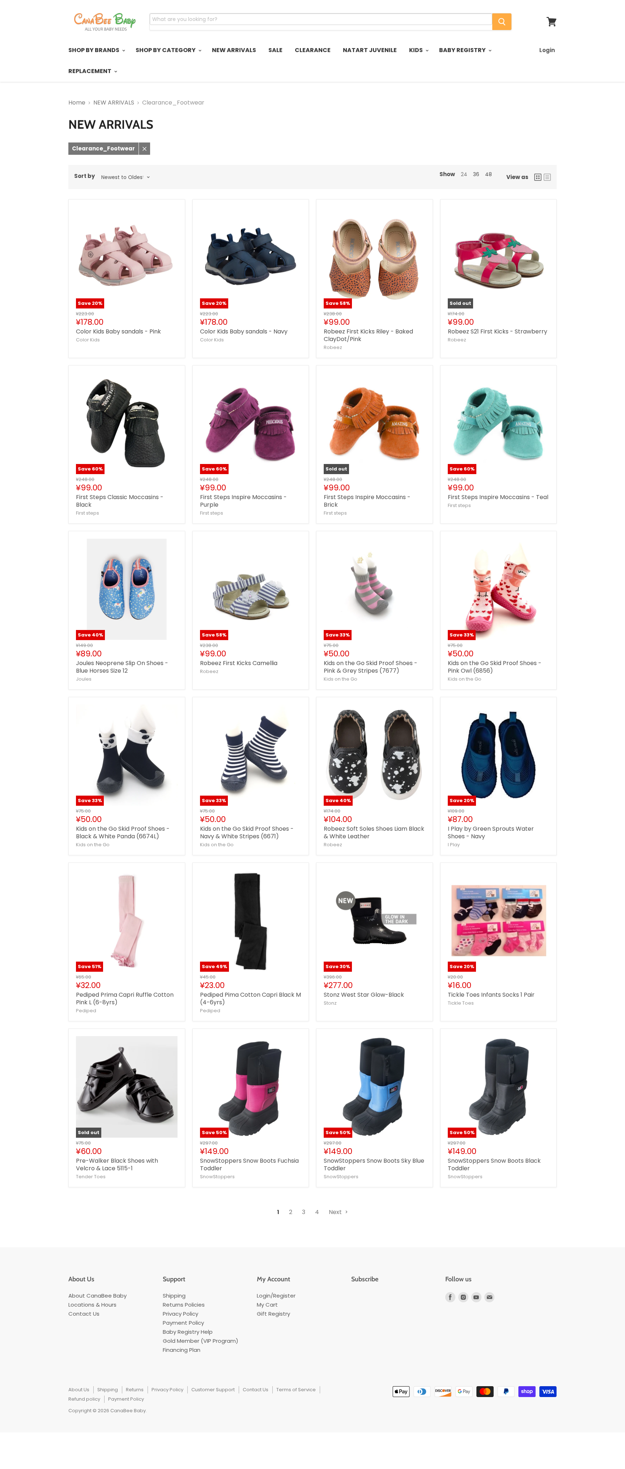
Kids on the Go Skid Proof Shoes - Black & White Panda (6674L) (123, 832)
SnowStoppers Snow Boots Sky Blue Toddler (374, 1164)
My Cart (267, 1304)
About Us (78, 1389)
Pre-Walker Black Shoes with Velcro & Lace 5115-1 (117, 1164)
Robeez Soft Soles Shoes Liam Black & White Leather (374, 832)
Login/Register (276, 1295)
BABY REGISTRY (463, 50)
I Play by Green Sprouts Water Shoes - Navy (491, 832)
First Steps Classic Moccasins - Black (119, 501)
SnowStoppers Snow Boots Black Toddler (494, 1164)
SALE (275, 50)
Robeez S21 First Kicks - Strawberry (497, 331)
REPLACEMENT (90, 71)
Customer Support (213, 1389)
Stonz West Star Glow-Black (364, 995)
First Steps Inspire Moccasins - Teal (498, 497)
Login (547, 50)
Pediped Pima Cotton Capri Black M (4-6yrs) (250, 998)
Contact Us (83, 1313)
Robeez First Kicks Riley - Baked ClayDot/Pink (368, 335)
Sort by (84, 176)
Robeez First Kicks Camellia (238, 663)
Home (76, 102)
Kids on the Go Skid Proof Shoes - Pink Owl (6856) (494, 667)
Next (336, 1212)
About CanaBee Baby (97, 1295)
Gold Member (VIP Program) (200, 1341)
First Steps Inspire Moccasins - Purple (243, 501)
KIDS (416, 50)
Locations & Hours (92, 1304)
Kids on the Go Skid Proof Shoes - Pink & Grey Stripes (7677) (370, 667)
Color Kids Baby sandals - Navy (244, 331)
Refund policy (84, 1399)
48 (488, 174)
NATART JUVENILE (370, 50)
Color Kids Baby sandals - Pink (118, 331)
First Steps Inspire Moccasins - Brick (367, 501)
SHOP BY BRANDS (94, 50)
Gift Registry (273, 1313)
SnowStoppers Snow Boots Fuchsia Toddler (249, 1164)
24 (464, 174)
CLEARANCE (313, 50)
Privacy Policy (180, 1313)
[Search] (501, 21)
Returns (135, 1389)
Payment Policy (183, 1323)
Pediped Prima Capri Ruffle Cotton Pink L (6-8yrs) (125, 998)
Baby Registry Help (188, 1332)
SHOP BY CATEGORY (166, 50)
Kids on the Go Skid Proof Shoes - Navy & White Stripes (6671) (247, 832)
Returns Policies (184, 1304)
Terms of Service (296, 1389)
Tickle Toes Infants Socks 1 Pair (491, 995)
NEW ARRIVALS (234, 50)
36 (476, 174)
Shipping (174, 1295)
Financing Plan (181, 1350)
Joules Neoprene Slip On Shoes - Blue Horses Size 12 (122, 667)
